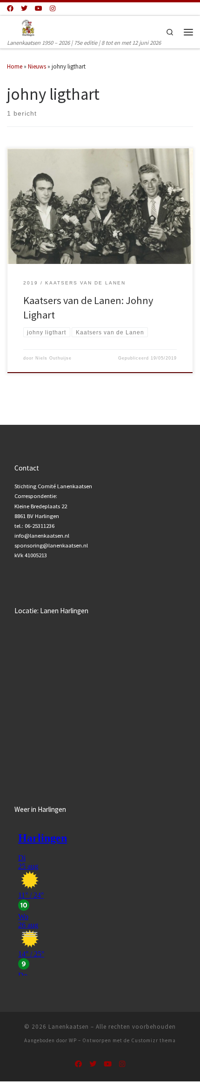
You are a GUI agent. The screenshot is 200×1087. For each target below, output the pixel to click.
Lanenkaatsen (68, 1027)
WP (73, 1040)
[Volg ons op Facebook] (10, 9)
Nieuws (37, 66)
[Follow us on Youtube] (38, 9)
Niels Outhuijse (53, 358)
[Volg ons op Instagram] (52, 9)
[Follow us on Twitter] (24, 9)
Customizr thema (153, 1040)
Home (14, 66)
